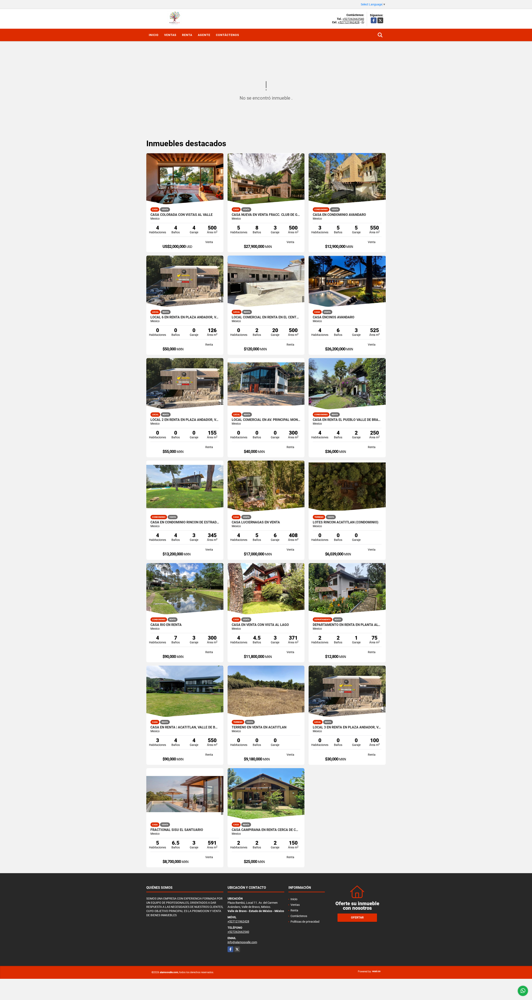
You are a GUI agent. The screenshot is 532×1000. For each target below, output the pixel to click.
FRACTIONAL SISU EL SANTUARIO (176, 830)
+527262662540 (353, 19)
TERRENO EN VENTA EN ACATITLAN (259, 727)
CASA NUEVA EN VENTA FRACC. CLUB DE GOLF (266, 214)
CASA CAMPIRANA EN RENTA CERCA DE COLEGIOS (266, 830)
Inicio (154, 35)
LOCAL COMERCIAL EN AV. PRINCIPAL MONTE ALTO (266, 420)
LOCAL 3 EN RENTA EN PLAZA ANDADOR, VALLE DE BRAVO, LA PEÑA (347, 727)
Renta (187, 35)
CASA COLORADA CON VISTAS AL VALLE (181, 214)
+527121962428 (349, 22)
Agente (204, 35)
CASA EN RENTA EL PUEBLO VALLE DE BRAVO (347, 420)
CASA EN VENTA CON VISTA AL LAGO (260, 625)
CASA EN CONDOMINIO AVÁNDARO (339, 214)
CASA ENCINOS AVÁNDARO (333, 317)
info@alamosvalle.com (242, 942)
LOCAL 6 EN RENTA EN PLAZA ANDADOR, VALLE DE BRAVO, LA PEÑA (184, 317)
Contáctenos (227, 35)
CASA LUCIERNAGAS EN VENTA (256, 522)
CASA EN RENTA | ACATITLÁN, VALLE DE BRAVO (184, 727)
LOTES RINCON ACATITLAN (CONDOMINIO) (345, 522)
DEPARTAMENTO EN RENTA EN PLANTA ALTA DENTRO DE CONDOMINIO (347, 625)
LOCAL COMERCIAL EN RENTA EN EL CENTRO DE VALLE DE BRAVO (266, 317)
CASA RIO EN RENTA (166, 625)
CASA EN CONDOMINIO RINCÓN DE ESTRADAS (184, 522)
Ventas (170, 35)
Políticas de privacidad (305, 921)
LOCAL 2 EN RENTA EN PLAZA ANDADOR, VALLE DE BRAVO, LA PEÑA (184, 420)
